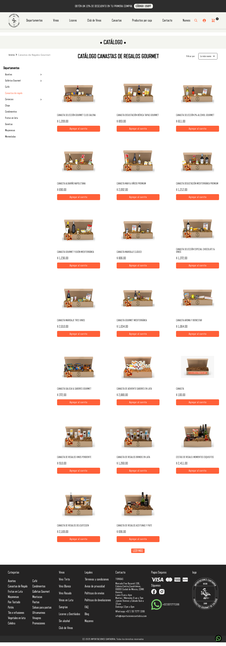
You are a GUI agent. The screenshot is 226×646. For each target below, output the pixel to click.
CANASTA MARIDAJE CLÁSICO (129, 252)
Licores (73, 20)
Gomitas (9, 124)
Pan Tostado (14, 602)
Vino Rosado (65, 593)
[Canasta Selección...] (78, 93)
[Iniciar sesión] (204, 20)
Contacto (167, 20)
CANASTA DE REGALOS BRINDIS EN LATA (133, 457)
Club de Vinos (94, 20)
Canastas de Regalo (17, 586)
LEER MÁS (138, 550)
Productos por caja (142, 20)
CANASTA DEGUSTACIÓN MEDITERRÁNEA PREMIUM (197, 183)
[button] (213, 20)
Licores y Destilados (69, 614)
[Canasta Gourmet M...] (138, 298)
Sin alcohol (64, 621)
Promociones (38, 623)
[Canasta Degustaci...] (138, 93)
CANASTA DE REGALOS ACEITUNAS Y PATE (134, 525)
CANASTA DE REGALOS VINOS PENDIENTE (74, 457)
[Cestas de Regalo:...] (197, 435)
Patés (11, 607)
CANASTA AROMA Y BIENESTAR (189, 320)
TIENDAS (119, 579)
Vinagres (36, 618)
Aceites (8, 74)
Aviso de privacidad (95, 586)
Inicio (12, 55)
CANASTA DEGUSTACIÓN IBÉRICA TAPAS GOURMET (138, 115)
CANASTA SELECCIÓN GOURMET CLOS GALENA (76, 115)
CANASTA (180, 388)
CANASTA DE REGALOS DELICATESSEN (73, 525)
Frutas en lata (11, 118)
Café (7, 87)
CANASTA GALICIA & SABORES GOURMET (74, 388)
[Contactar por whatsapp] (218, 638)
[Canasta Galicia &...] (78, 367)
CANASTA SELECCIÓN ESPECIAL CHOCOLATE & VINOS (195, 250)
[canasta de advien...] (138, 367)
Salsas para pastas (41, 607)
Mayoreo (89, 621)
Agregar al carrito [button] (78, 128)
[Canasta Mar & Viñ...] (138, 162)
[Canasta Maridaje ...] (138, 230)
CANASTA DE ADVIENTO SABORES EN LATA (134, 388)
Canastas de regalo (13, 93)
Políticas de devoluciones (98, 600)
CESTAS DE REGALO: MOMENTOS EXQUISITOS (195, 457)
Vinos (56, 20)
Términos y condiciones (97, 579)
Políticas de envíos (94, 593)
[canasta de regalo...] (78, 435)
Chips (7, 105)
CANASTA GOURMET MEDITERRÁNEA (132, 320)
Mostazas (37, 597)
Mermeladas (10, 136)
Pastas (35, 602)
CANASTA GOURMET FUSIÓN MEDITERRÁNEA (75, 252)
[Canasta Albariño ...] (78, 162)
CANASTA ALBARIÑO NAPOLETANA (71, 183)
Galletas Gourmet (13, 80)
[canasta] (197, 367)
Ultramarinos (38, 612)
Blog (87, 614)
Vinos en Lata (66, 600)
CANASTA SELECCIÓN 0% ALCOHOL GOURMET (195, 115)
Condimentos (11, 111)
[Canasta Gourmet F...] (78, 230)
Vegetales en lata (16, 618)
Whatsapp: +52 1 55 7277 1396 (130, 611)
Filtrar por (190, 56)
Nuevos (186, 20)
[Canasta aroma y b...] (197, 298)
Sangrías (63, 607)
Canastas (117, 20)
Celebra (11, 623)
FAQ (87, 607)
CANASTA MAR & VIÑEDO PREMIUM (131, 183)
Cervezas (9, 99)
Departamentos (34, 20)
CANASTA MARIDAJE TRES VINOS (71, 320)
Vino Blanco (65, 586)
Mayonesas (10, 130)
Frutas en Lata (15, 591)
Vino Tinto (64, 579)
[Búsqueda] (196, 20)
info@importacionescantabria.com (131, 616)
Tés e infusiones (16, 612)
